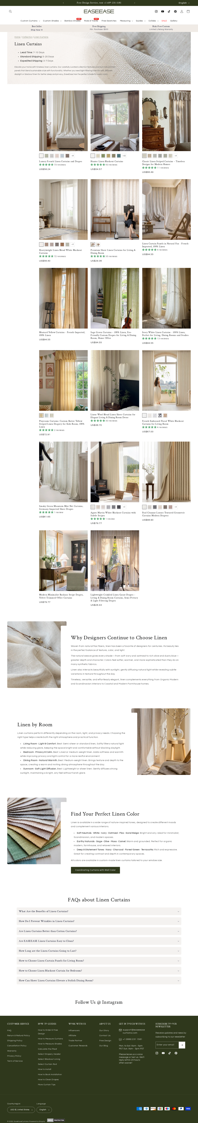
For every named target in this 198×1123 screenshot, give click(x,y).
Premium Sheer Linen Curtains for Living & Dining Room (113, 252)
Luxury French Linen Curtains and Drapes (60, 161)
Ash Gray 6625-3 (155, 507)
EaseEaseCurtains (21, 1121)
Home (17, 37)
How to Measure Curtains (50, 1039)
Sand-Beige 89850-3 (108, 156)
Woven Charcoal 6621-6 (119, 507)
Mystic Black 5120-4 (160, 415)
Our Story (104, 1031)
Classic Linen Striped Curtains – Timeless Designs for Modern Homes (163, 163)
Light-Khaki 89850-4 (113, 156)
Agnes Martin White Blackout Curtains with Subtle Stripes (113, 514)
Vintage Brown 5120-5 (165, 415)
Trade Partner (75, 1041)
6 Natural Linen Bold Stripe (170, 156)
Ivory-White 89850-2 (103, 156)
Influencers (74, 1031)
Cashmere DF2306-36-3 (46, 244)
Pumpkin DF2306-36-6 (62, 244)
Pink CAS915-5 (62, 156)
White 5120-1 (144, 415)
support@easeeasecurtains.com (134, 1031)
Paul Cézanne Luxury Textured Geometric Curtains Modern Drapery (163, 514)
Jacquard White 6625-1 (144, 507)
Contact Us (105, 1036)
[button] (10, 11)
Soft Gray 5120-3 (155, 415)
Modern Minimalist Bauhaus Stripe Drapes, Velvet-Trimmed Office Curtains (61, 596)
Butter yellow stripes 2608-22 (41, 415)
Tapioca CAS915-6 (67, 156)
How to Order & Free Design (48, 1032)
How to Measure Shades (50, 1044)
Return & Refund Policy (18, 1036)
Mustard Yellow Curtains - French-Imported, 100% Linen (62, 334)
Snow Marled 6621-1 (93, 507)
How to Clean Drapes (48, 1080)
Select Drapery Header (49, 1054)
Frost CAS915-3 (52, 156)
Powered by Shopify (37, 1121)
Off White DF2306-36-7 (67, 244)
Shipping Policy (14, 1041)
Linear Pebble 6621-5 (113, 507)
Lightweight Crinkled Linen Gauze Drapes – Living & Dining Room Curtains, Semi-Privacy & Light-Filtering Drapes (114, 597)
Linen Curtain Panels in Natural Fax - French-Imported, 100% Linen (165, 245)
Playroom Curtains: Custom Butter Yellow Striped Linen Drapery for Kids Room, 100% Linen (62, 424)
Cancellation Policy (16, 1046)
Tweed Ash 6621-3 (103, 507)
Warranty (12, 1051)
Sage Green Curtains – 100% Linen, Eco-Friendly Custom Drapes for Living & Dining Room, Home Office (113, 335)
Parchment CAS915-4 (57, 156)
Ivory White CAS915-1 (41, 156)
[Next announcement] (134, 3)
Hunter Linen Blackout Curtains (107, 161)
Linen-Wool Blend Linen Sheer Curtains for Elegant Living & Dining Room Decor (113, 416)
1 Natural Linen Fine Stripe (144, 156)
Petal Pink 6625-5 (165, 507)
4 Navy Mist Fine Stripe (160, 156)
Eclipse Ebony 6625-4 (160, 507)
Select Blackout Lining (49, 1059)
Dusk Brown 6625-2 (149, 507)
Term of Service (15, 1061)
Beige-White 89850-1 (98, 156)
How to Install (44, 1069)
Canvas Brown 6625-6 (170, 507)
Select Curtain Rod (47, 1064)
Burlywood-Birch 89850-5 (119, 156)
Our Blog (103, 1046)
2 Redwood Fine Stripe (149, 156)
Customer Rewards (78, 1046)
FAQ (9, 1031)
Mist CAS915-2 (46, 156)
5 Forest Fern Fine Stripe (165, 156)
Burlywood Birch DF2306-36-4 (52, 244)
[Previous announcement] (63, 3)
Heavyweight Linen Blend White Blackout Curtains (60, 252)
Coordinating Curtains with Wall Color (95, 870)
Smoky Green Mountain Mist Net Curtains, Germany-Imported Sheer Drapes (61, 508)
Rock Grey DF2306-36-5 (57, 244)
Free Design (105, 1041)
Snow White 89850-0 (93, 156)
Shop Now (35, 30)
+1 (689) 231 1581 (132, 1039)
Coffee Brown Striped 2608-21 (52, 415)
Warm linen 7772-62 (93, 244)
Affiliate (72, 1036)
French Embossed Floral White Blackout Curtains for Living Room (163, 423)
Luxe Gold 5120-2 (149, 415)
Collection (27, 37)
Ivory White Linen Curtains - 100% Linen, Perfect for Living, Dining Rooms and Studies (165, 334)
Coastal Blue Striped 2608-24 (46, 415)
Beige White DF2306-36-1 (41, 244)
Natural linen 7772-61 (98, 244)
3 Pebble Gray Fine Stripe (155, 156)
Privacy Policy (14, 1056)
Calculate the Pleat (47, 1049)
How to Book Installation (50, 1075)
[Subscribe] (182, 1045)
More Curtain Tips (47, 1085)
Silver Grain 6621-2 (98, 507)
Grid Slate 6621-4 (108, 507)
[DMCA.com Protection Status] (56, 1121)
